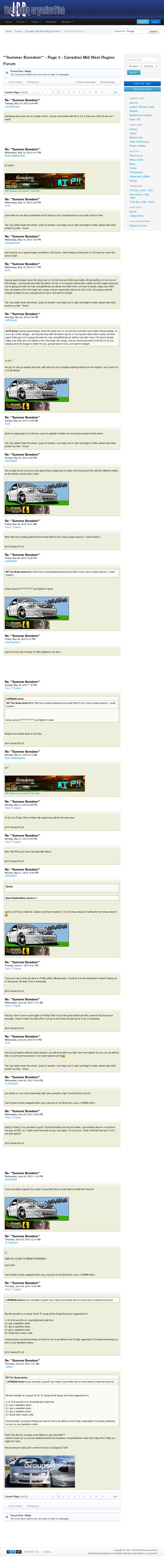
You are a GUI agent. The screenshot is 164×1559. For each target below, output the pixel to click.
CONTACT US (31, 1551)
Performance (136, 155)
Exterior (133, 129)
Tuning (133, 168)
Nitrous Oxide (136, 159)
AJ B (7, 205)
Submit (153, 31)
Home (9, 21)
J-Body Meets (137, 215)
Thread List (33, 82)
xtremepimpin (12, 106)
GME (18, 1552)
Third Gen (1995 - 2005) (142, 201)
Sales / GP (135, 119)
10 (96, 92)
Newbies (134, 111)
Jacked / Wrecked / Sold (142, 106)
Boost (132, 163)
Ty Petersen (11, 1083)
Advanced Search (142, 89)
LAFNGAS (11, 320)
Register (143, 21)
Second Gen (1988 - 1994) (140, 196)
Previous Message (86, 82)
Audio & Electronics (139, 141)
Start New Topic (142, 83)
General (134, 102)
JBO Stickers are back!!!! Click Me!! (22, 190)
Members (66, 21)
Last (115, 92)
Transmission (136, 172)
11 (102, 92)
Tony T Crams (13, 527)
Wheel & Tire (136, 137)
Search (133, 72)
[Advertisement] (82, 44)
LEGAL (46, 1551)
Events (133, 211)
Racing (133, 180)
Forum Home (15, 82)
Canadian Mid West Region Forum (42, 31)
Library (35, 21)
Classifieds (51, 21)
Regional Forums (138, 225)
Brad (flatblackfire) (15, 155)
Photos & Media (138, 145)
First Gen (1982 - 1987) (142, 190)
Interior (133, 133)
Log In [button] (155, 21)
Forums (21, 21)
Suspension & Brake (140, 176)
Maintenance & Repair (141, 115)
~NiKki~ (9, 1367)
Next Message (107, 82)
